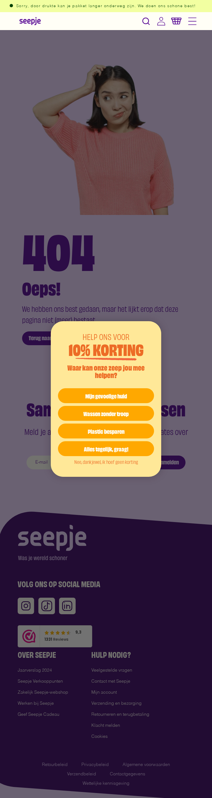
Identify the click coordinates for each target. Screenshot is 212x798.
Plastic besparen (106, 431)
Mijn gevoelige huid (106, 395)
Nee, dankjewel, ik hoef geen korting (106, 461)
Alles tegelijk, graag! (106, 448)
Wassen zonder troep (106, 413)
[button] (146, 21)
